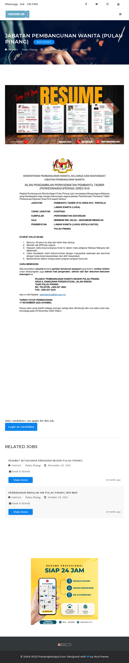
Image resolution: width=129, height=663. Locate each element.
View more (21, 479)
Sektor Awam (80, 49)
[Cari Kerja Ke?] (17, 14)
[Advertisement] (64, 370)
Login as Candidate (21, 426)
